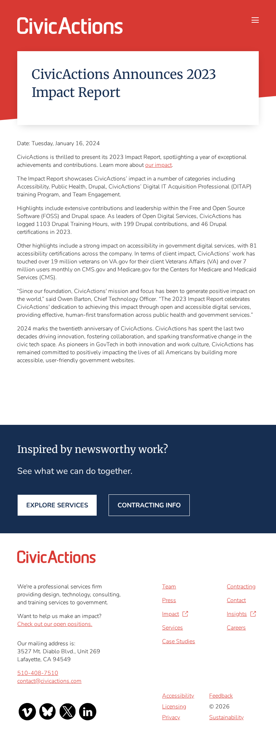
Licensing (174, 707)
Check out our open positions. (54, 624)
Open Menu (255, 22)
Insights (237, 614)
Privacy (171, 717)
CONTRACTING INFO (149, 505)
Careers (236, 628)
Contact (236, 600)
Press (169, 600)
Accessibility (178, 696)
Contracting (241, 587)
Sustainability (226, 717)
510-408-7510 (37, 673)
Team (169, 587)
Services (172, 628)
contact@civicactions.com (49, 681)
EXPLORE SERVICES (57, 505)
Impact (170, 614)
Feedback (221, 696)
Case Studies (178, 641)
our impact (158, 165)
